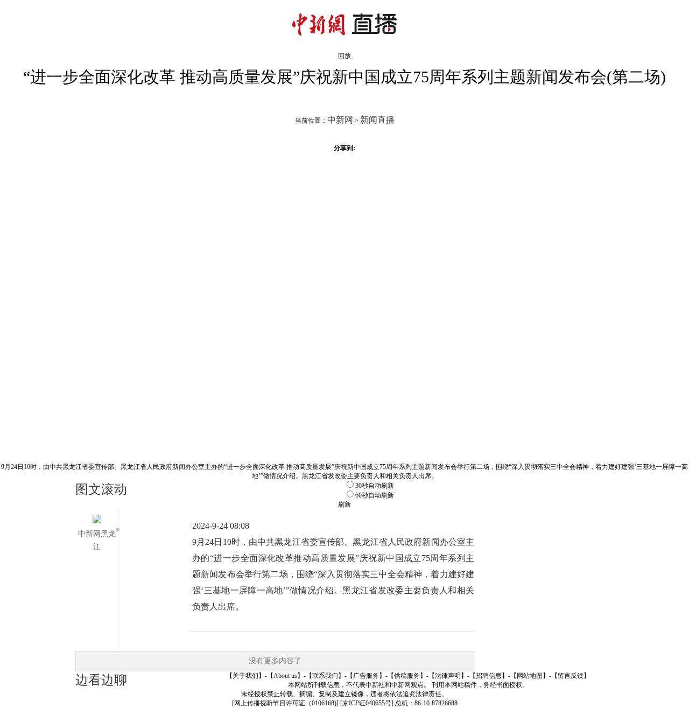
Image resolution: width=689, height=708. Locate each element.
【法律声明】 (447, 675)
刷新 (344, 504)
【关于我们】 (245, 675)
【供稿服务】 (407, 675)
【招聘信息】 (488, 675)
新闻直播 (377, 119)
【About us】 (285, 675)
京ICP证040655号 (366, 703)
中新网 (340, 119)
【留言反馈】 (570, 675)
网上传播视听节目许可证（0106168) (285, 703)
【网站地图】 (529, 675)
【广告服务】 (366, 675)
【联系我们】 (325, 675)
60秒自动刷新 (374, 495)
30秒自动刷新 (374, 485)
